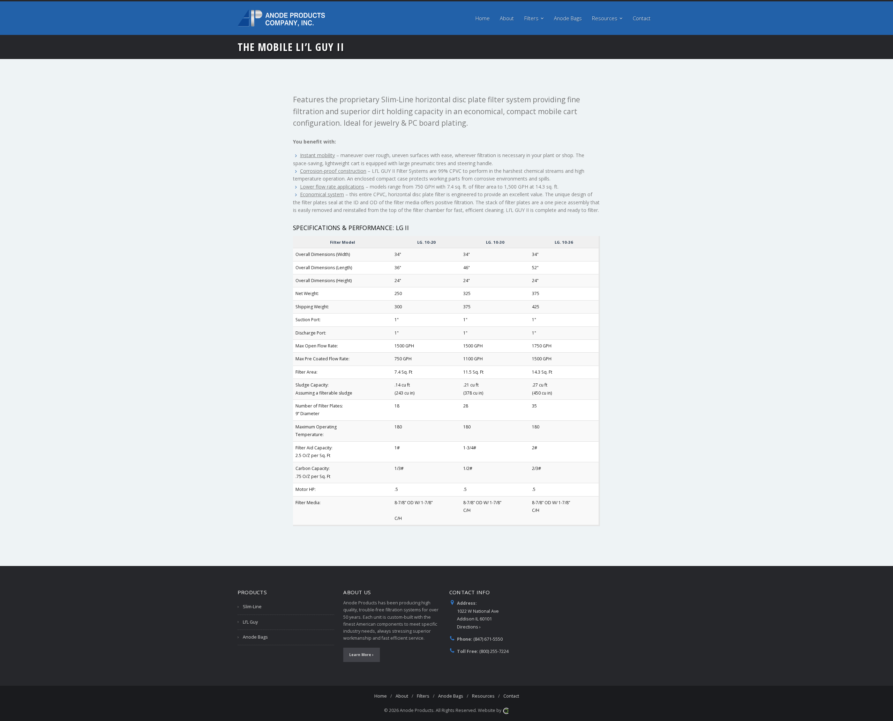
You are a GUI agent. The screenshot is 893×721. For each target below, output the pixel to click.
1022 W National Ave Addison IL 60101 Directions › (478, 619)
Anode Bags (255, 637)
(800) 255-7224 (494, 651)
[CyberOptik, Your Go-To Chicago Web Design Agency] (505, 710)
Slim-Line (252, 607)
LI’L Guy (250, 622)
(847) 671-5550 (488, 639)
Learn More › (361, 654)
